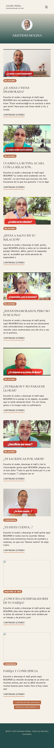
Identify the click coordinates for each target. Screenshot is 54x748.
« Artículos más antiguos (27, 702)
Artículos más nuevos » (27, 707)
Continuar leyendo (14, 114)
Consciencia (10, 520)
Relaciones (9, 80)
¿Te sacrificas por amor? (23, 459)
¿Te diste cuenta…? (18, 527)
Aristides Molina (27, 35)
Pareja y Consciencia (20, 671)
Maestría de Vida (12, 591)
